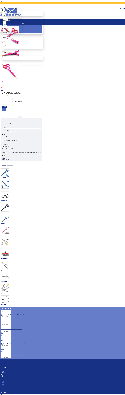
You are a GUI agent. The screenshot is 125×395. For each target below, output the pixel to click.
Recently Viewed (4, 308)
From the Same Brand (10, 165)
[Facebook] (3, 381)
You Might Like (4, 165)
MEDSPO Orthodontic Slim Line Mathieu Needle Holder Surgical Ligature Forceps (11, 329)
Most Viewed (9, 308)
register (6, 159)
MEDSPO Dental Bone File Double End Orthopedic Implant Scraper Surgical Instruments (12, 355)
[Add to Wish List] (1, 178)
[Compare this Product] (3, 178)
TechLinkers (4, 392)
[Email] (3, 386)
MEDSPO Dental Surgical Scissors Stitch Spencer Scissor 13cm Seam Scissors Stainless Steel (13, 343)
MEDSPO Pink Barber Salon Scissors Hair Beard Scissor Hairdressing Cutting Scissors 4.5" (12, 314)
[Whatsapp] (3, 384)
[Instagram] (3, 382)
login (3, 159)
